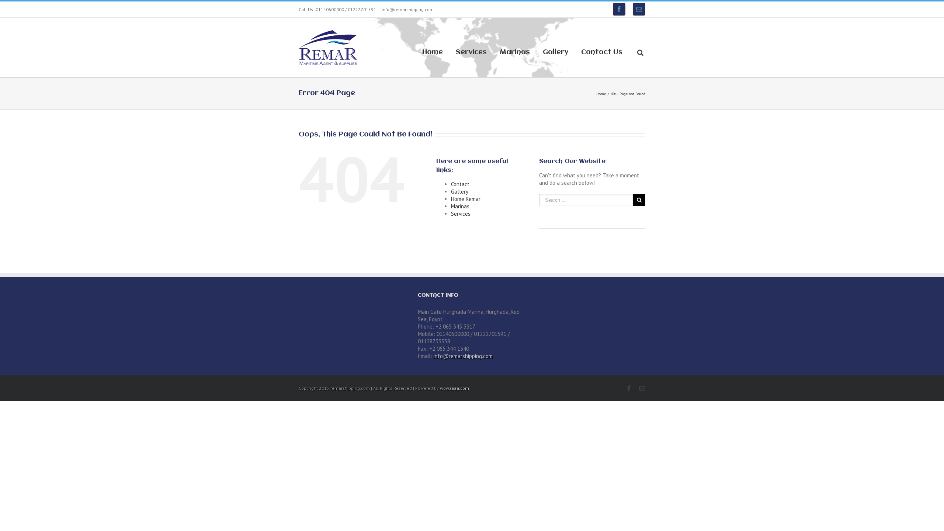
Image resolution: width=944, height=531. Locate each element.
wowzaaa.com (454, 388)
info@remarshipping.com (408, 9)
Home (432, 52)
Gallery (555, 52)
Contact (460, 184)
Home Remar (465, 198)
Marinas (515, 52)
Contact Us (601, 52)
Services (471, 52)
